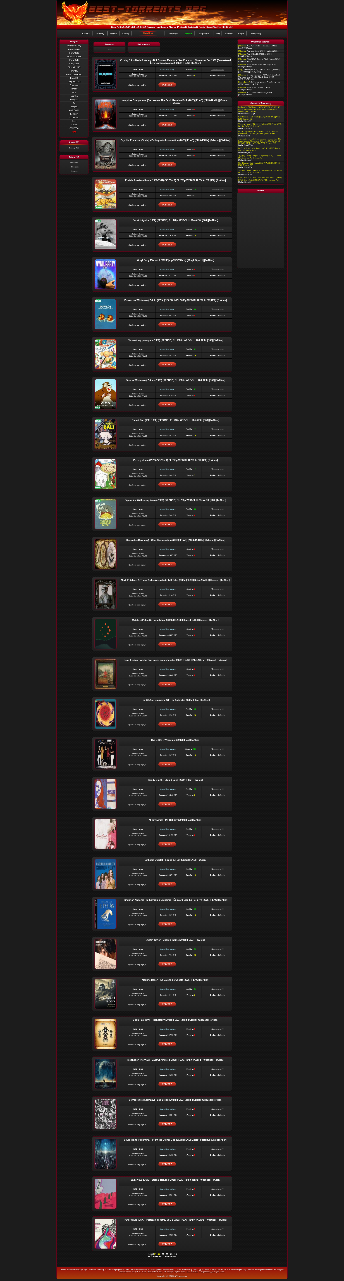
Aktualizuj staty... (168, 69)
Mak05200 (249, 145)
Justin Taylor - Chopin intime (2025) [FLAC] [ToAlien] (175, 940)
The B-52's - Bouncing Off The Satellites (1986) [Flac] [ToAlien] (175, 700)
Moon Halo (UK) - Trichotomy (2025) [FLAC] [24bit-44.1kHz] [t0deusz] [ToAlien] (175, 1020)
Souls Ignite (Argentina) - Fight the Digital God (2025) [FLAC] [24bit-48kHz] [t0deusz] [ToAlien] (175, 1139)
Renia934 (248, 121)
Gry (158, 27)
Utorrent (74, 171)
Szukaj (125, 34)
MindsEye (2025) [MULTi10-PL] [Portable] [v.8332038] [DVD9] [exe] (259, 70)
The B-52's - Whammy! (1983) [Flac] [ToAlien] (175, 740)
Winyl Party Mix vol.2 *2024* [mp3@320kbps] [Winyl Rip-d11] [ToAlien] (175, 260)
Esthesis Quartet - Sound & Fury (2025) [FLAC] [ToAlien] (175, 860)
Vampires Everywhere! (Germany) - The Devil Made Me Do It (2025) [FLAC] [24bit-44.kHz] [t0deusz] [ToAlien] (175, 101)
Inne (74, 132)
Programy (151, 27)
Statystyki (173, 34)
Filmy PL (115, 27)
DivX (122, 27)
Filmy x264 (74, 64)
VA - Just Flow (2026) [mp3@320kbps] (263, 51)
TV (178, 27)
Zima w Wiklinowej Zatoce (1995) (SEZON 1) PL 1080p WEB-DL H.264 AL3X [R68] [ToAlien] (175, 380)
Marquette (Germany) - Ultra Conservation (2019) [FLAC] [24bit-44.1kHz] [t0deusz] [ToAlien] (175, 540)
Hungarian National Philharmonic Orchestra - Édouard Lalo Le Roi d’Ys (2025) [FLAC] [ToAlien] (175, 900)
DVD (127, 27)
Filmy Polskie (74, 49)
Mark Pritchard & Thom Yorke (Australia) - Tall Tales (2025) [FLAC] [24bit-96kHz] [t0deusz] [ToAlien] (175, 580)
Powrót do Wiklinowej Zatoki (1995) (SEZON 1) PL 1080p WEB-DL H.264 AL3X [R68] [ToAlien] (175, 300)
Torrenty (100, 34)
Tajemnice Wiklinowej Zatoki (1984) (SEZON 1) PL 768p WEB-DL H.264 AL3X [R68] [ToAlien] (175, 500)
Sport (220, 27)
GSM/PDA (74, 128)
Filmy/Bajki (74, 53)
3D (144, 27)
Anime (74, 125)
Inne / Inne (138, 69)
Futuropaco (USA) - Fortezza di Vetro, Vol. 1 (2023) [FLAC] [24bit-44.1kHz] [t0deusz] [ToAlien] (175, 1219)
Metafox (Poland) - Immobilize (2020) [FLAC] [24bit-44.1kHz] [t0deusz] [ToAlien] (175, 620)
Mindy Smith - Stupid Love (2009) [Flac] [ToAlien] (175, 780)
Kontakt (229, 34)
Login (241, 34)
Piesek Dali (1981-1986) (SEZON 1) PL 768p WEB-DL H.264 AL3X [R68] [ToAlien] (175, 420)
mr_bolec (248, 152)
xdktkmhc (221, 75)
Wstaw (113, 34)
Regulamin (204, 34)
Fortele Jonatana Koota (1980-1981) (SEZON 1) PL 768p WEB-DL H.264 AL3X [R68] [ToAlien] (175, 180)
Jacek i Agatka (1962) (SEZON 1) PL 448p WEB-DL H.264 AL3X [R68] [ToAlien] (175, 220)
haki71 (247, 136)
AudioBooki (193, 27)
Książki (183, 27)
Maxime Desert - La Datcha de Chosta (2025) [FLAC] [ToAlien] (175, 980)
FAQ (218, 34)
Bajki (225, 27)
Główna (86, 34)
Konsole (164, 27)
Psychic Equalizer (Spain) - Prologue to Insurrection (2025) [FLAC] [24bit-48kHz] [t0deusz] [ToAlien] (175, 140)
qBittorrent (74, 167)
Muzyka (172, 27)
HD (137, 27)
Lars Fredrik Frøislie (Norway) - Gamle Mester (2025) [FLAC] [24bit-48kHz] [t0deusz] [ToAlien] (175, 660)
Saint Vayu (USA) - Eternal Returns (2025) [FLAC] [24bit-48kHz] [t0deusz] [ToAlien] (175, 1179)
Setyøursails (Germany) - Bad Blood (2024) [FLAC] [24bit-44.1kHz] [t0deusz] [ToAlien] (175, 1099)
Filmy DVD (74, 60)
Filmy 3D (74, 78)
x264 (133, 27)
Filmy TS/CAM (74, 81)
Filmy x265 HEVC (74, 74)
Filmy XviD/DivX (74, 56)
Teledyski (74, 99)
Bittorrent (74, 162)
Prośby (188, 34)
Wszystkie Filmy (74, 46)
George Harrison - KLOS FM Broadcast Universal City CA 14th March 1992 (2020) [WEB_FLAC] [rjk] (259, 77)
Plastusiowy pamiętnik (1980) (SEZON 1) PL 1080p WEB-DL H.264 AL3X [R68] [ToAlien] (175, 340)
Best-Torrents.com (179, 1276)
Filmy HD (74, 71)
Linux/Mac (212, 27)
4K (141, 27)
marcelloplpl (249, 114)
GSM (231, 27)
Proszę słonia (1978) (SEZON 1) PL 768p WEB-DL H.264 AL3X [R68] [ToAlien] (175, 460)
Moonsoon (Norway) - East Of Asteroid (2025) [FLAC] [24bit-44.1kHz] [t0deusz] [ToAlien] (175, 1060)
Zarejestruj (256, 34)
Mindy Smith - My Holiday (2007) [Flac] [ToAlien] (175, 820)
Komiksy (202, 27)
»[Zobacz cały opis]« (137, 85)
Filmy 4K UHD (74, 67)
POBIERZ (167, 85)
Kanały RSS (74, 148)
